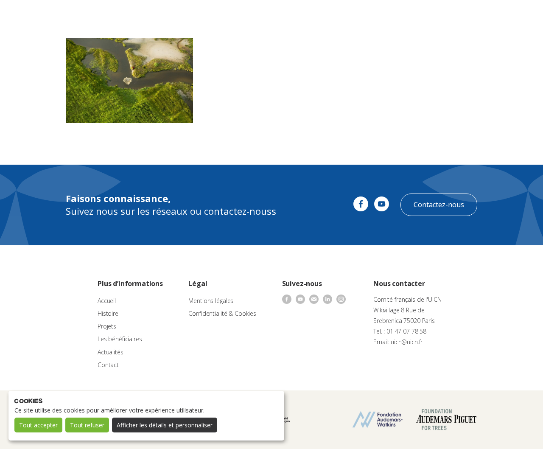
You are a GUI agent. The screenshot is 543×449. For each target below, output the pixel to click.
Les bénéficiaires (120, 339)
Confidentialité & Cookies (222, 313)
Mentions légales (210, 301)
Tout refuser (87, 425)
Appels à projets (216, 15)
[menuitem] (518, 15)
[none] (518, 15)
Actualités (350, 15)
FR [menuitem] (514, 15)
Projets (107, 326)
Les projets (260, 15)
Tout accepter (38, 425)
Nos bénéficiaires (306, 15)
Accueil (107, 301)
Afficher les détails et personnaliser (165, 425)
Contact (381, 15)
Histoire (108, 313)
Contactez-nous (439, 204)
